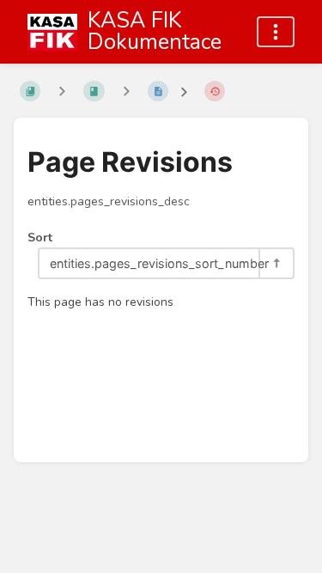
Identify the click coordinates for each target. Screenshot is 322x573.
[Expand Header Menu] (276, 31)
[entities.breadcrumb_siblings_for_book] (61, 91)
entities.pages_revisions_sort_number (154, 263)
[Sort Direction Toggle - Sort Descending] (275, 263)
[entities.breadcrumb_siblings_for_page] (126, 91)
